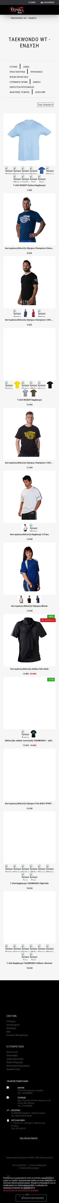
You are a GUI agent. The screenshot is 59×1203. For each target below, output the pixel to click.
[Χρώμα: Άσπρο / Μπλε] (21, 599)
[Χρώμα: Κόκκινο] (50, 170)
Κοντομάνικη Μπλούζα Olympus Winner (29, 606)
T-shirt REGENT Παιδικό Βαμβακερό (29, 185)
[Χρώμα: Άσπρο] (9, 170)
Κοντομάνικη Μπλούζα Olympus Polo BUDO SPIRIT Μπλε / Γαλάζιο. (29, 803)
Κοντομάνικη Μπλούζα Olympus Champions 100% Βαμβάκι (29, 320)
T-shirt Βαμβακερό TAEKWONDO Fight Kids (29, 883)
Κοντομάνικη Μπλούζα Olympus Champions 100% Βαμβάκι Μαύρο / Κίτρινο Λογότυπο (29, 463)
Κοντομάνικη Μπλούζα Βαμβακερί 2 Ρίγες (29, 534)
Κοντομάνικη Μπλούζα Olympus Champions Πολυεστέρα (29, 248)
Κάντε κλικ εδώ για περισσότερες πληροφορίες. (21, 1190)
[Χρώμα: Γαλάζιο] (25, 178)
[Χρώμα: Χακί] (42, 178)
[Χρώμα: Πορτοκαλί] (25, 170)
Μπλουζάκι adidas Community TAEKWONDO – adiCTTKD (29, 741)
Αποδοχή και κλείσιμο (32, 1198)
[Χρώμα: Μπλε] (42, 170)
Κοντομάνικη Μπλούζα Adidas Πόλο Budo (29, 669)
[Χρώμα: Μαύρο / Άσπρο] (29, 599)
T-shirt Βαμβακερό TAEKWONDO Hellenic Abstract (29, 963)
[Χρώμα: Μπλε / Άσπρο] (38, 599)
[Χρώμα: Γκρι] (25, 392)
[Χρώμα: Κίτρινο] (17, 170)
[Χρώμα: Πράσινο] (34, 170)
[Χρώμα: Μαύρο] (17, 178)
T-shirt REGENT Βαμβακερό (29, 400)
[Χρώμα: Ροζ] (34, 178)
